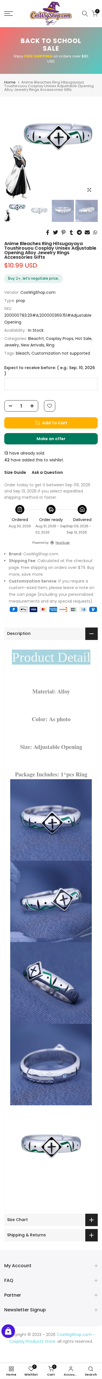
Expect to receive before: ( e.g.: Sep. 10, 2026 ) (49, 370)
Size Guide (15, 472)
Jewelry (11, 345)
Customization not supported (60, 353)
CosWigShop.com (38, 292)
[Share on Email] (87, 232)
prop (20, 300)
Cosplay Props (59, 338)
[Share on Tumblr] (71, 232)
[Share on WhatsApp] (95, 232)
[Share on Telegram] (79, 232)
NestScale (63, 542)
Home (10, 82)
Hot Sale (83, 338)
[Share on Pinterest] (63, 232)
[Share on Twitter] (55, 232)
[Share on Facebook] (47, 232)
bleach (22, 353)
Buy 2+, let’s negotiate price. (33, 278)
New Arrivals (32, 345)
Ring (50, 345)
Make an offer (56, 440)
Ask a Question (47, 472)
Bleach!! (36, 338)
